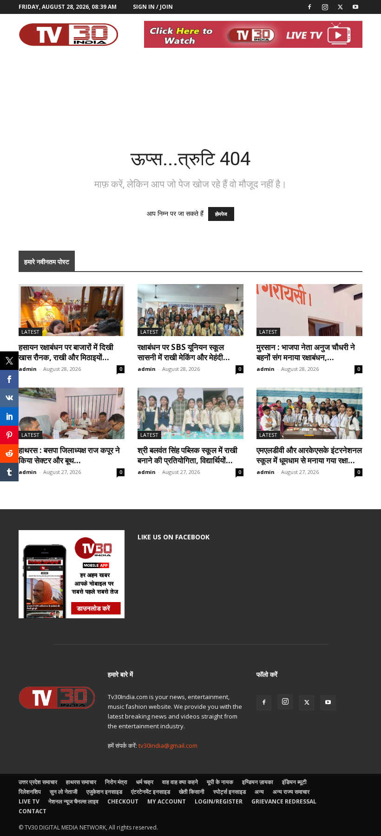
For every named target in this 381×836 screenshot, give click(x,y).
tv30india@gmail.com (167, 745)
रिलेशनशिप (30, 792)
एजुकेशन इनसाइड (104, 792)
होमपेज (221, 214)
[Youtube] (355, 7)
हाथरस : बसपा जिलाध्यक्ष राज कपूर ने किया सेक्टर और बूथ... (69, 455)
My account (166, 801)
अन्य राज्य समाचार (291, 792)
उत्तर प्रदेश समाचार (38, 782)
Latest (30, 331)
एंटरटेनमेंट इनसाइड (150, 792)
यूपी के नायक (220, 782)
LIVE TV (29, 801)
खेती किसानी (191, 792)
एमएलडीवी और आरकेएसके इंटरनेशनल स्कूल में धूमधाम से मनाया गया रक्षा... (309, 455)
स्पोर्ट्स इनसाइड (229, 792)
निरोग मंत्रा (116, 782)
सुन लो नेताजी (64, 792)
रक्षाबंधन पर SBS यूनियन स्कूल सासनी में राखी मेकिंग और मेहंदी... (184, 352)
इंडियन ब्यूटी (294, 782)
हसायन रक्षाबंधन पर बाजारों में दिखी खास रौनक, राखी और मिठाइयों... (66, 352)
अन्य (259, 792)
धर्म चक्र (144, 782)
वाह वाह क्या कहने (180, 782)
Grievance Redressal (283, 801)
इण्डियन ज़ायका (257, 782)
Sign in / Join (153, 7)
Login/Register (219, 801)
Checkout (122, 801)
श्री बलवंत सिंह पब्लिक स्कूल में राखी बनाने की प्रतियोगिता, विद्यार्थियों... (187, 455)
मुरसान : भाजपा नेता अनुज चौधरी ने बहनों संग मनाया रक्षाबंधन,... (305, 352)
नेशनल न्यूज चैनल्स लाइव (73, 801)
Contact (32, 811)
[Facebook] (309, 7)
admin (28, 368)
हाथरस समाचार (81, 782)
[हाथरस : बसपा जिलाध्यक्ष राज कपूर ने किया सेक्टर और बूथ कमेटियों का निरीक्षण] (72, 414)
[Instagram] (325, 7)
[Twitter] (340, 7)
